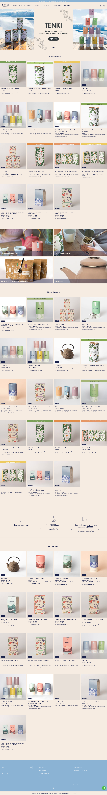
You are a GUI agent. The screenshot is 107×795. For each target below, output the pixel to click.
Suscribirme (65, 33)
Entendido (73, 793)
